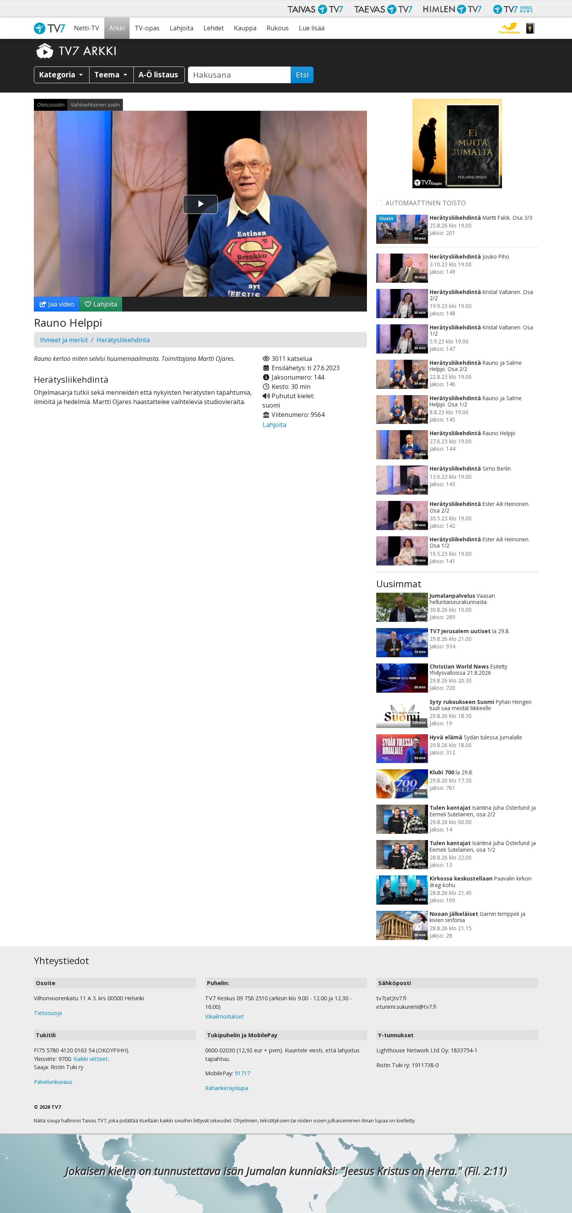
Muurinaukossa (509, 28)
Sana (530, 28)
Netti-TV (86, 28)
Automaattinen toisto (426, 203)
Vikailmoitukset (224, 1016)
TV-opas (147, 28)
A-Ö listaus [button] (158, 74)
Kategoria (58, 74)
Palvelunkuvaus (53, 1081)
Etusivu (51, 28)
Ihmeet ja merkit (64, 340)
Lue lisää (312, 28)
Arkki (117, 28)
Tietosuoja (48, 1013)
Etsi (302, 75)
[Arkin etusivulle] (76, 50)
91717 (242, 1073)
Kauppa (245, 28)
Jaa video (60, 304)
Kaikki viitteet (91, 1058)
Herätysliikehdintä (123, 340)
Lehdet (214, 28)
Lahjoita (181, 28)
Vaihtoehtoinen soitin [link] (95, 104)
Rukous (278, 28)
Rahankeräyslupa (226, 1088)
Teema (107, 74)
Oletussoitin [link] (51, 104)
